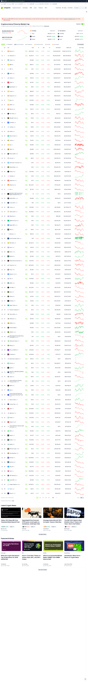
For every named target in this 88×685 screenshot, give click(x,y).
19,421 (5, 3)
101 (53, 497)
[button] (42, 534)
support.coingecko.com (69, 18)
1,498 (13, 3)
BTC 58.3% (42, 3)
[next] (56, 497)
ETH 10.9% (47, 3)
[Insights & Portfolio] (86, 12)
